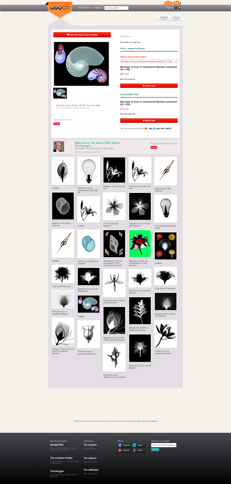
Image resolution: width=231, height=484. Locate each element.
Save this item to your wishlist (83, 34)
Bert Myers (127, 36)
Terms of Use (145, 421)
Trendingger (57, 471)
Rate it (99, 152)
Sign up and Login (91, 473)
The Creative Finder (61, 458)
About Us (154, 421)
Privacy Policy (135, 421)
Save (57, 124)
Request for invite (90, 462)
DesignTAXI (56, 444)
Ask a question (89, 448)
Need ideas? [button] (84, 8)
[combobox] (116, 8)
